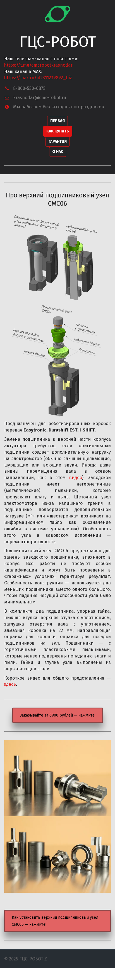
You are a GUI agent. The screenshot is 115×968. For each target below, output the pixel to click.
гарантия (58, 141)
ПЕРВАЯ (57, 120)
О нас (57, 151)
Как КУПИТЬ (57, 131)
